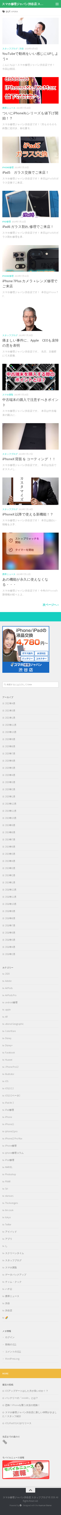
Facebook (10, 1052)
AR (6, 1016)
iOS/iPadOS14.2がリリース (18, 1423)
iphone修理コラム (14, 1152)
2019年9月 (10, 825)
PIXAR (7, 1181)
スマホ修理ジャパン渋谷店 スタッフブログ (24, 4)
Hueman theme (44, 1505)
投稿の (10, 1344)
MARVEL (9, 1167)
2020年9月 (10, 739)
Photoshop (10, 1174)
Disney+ (9, 1045)
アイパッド (11, 1231)
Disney (8, 1038)
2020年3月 (10, 782)
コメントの (13, 1351)
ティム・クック (13, 1281)
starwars (9, 1195)
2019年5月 (10, 853)
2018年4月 (10, 946)
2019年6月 (10, 846)
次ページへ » (51, 604)
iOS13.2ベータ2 (12, 1095)
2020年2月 (10, 789)
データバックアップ (15, 1274)
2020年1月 (10, 796)
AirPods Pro (10, 995)
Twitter (8, 1224)
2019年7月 (10, 839)
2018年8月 (10, 918)
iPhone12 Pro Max (13, 1138)
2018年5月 (10, 939)
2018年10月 (10, 903)
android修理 (11, 1002)
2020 (7, 973)
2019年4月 (10, 861)
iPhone (8, 1117)
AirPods (9, 988)
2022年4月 (10, 703)
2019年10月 (10, 818)
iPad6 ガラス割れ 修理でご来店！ (28, 226)
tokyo (8, 1217)
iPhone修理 (8, 167)
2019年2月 (10, 875)
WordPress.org (12, 1358)
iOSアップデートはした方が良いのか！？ (26, 1390)
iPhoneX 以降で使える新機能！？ (27, 514)
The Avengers (11, 1203)
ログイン (10, 1337)
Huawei (8, 1059)
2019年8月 (10, 832)
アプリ (8, 1238)
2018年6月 (10, 932)
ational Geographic (14, 1023)
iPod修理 (9, 1160)
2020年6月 (10, 760)
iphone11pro (11, 1131)
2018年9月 (10, 911)
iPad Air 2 (9, 1102)
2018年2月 (10, 954)
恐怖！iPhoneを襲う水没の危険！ (22, 1405)
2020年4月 (10, 775)
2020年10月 (10, 732)
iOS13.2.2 (9, 1088)
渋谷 (21, 48)
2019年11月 (10, 810)
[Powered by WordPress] (21, 1505)
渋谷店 (8, 1310)
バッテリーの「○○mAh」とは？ (21, 1397)
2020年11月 (10, 724)
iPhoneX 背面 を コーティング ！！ (29, 459)
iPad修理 (6, 221)
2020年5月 (10, 767)
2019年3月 (10, 868)
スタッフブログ (10, 48)
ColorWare (10, 1031)
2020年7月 (10, 753)
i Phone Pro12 (11, 1066)
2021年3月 (10, 710)
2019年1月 (10, 882)
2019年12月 (10, 803)
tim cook (9, 1210)
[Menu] (57, 4)
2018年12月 (10, 889)
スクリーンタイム (14, 1253)
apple (7, 1009)
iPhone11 (9, 1124)
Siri (6, 1188)
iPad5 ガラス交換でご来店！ (25, 172)
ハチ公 (8, 1288)
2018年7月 (10, 925)
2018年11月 (10, 896)
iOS (6, 1081)
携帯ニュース (8, 108)
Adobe (8, 980)
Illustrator (9, 1074)
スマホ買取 (7, 394)
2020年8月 (10, 746)
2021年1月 (10, 717)
